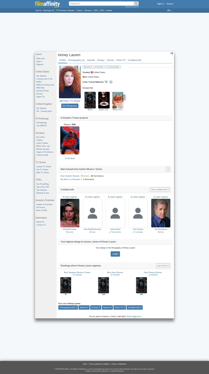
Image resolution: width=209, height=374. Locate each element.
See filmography (70, 106)
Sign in (39, 61)
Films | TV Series (70, 101)
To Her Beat (70, 158)
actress (89, 67)
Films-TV (121, 60)
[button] (171, 53)
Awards (109, 10)
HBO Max (40, 88)
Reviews (88, 10)
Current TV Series (43, 167)
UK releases (41, 108)
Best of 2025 (41, 210)
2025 (96, 10)
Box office (40, 137)
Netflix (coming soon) (45, 85)
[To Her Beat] (69, 140)
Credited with (134, 60)
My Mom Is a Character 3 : (77, 179)
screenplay (139, 232)
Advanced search (131, 7)
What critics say (43, 146)
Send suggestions (134, 316)
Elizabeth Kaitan (69, 229)
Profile (62, 60)
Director (100, 67)
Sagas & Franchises (44, 152)
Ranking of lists (42, 193)
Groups (100, 60)
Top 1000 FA (41, 126)
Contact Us (41, 225)
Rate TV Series (42, 172)
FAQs (85, 364)
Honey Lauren (69, 55)
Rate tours (40, 58)
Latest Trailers (42, 143)
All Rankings (41, 123)
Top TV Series (42, 170)
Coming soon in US (44, 79)
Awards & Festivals (44, 204)
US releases (41, 76)
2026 (102, 10)
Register (170, 4)
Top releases (41, 190)
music (93, 232)
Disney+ (39, 94)
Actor (162, 232)
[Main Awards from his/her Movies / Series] (168, 169)
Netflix (39, 82)
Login (115, 254)
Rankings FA (48, 10)
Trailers (79, 10)
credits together (70, 197)
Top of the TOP (42, 187)
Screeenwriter (113, 67)
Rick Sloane (138, 229)
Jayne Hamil (115, 229)
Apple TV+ (40, 97)
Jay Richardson (160, 229)
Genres (110, 60)
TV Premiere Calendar (65, 10)
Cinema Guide (42, 155)
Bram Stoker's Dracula (90, 110)
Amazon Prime (42, 91)
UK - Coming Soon (44, 111)
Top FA (38, 10)
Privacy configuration (119, 364)
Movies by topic (42, 149)
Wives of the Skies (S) (118, 110)
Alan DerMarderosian (92, 229)
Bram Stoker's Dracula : (82, 176)
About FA (40, 222)
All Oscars (40, 207)
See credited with (159, 189)
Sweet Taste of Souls (104, 110)
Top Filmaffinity (42, 184)
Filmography (76, 60)
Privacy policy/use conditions (99, 364)
